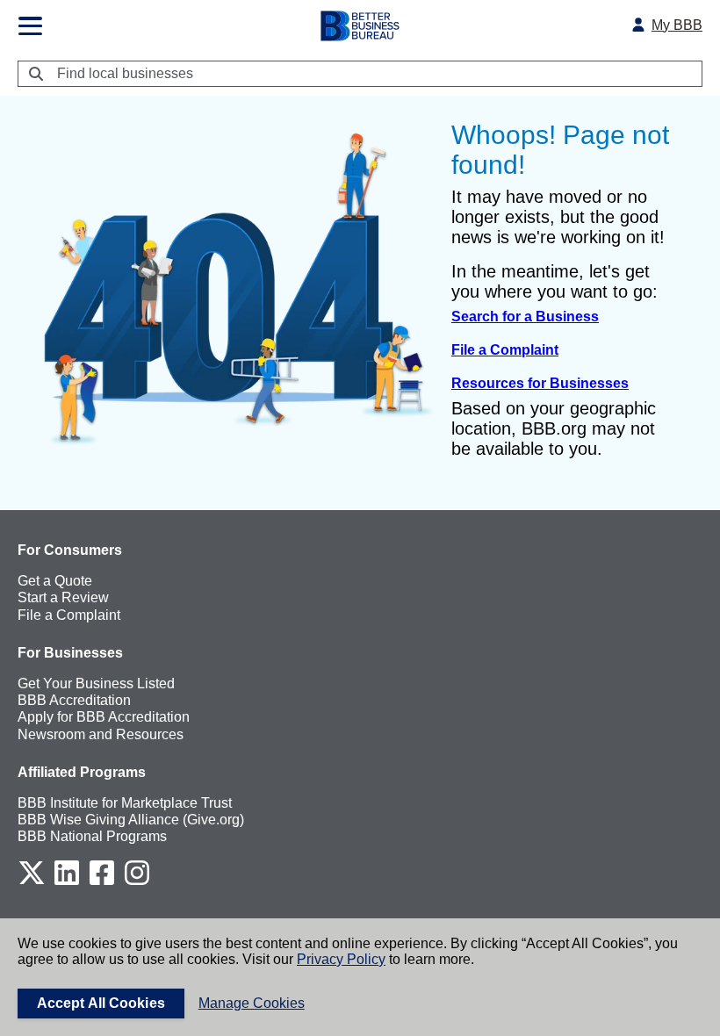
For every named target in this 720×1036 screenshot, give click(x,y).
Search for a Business (525, 316)
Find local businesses (125, 73)
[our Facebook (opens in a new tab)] (102, 881)
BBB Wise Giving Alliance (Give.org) (131, 819)
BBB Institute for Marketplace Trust (125, 802)
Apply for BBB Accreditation (104, 716)
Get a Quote (55, 580)
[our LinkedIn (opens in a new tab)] (67, 881)
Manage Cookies (251, 1003)
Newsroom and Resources (101, 734)
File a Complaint (504, 349)
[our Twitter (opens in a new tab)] (32, 881)
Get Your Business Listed (96, 683)
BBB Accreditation (74, 700)
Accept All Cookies (101, 1003)
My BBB (677, 25)
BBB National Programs (92, 836)
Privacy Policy (341, 959)
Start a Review (63, 597)
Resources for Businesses (540, 383)
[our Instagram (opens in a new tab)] (137, 881)
